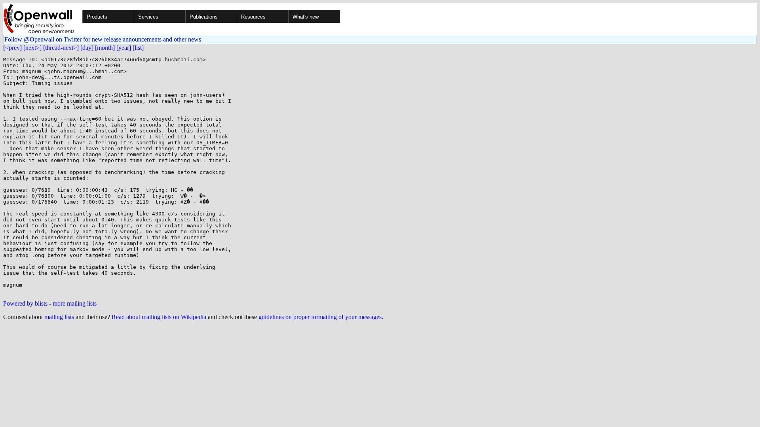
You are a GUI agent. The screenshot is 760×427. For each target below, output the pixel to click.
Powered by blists (25, 303)
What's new (306, 17)
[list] (138, 47)
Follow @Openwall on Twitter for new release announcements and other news (102, 39)
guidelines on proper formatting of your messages (320, 317)
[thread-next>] (61, 47)
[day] (86, 47)
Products (97, 17)
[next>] (32, 47)
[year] (123, 47)
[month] (105, 47)
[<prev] (12, 47)
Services (148, 17)
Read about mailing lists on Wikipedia (159, 317)
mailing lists (59, 317)
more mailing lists (75, 303)
